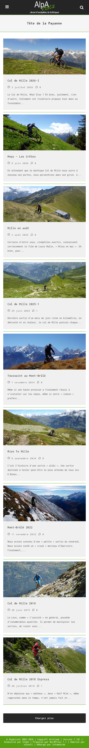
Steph (26, 742)
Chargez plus (44, 718)
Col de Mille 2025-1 (23, 304)
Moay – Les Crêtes (22, 156)
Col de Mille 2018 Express (28, 679)
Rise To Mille (18, 451)
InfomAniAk (58, 744)
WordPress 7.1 (59, 742)
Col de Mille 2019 (22, 603)
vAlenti (29, 744)
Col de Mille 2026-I (23, 80)
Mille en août (18, 228)
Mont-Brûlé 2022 (20, 527)
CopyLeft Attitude (49, 739)
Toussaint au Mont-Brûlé (27, 375)
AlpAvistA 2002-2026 (22, 739)
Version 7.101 (72, 739)
